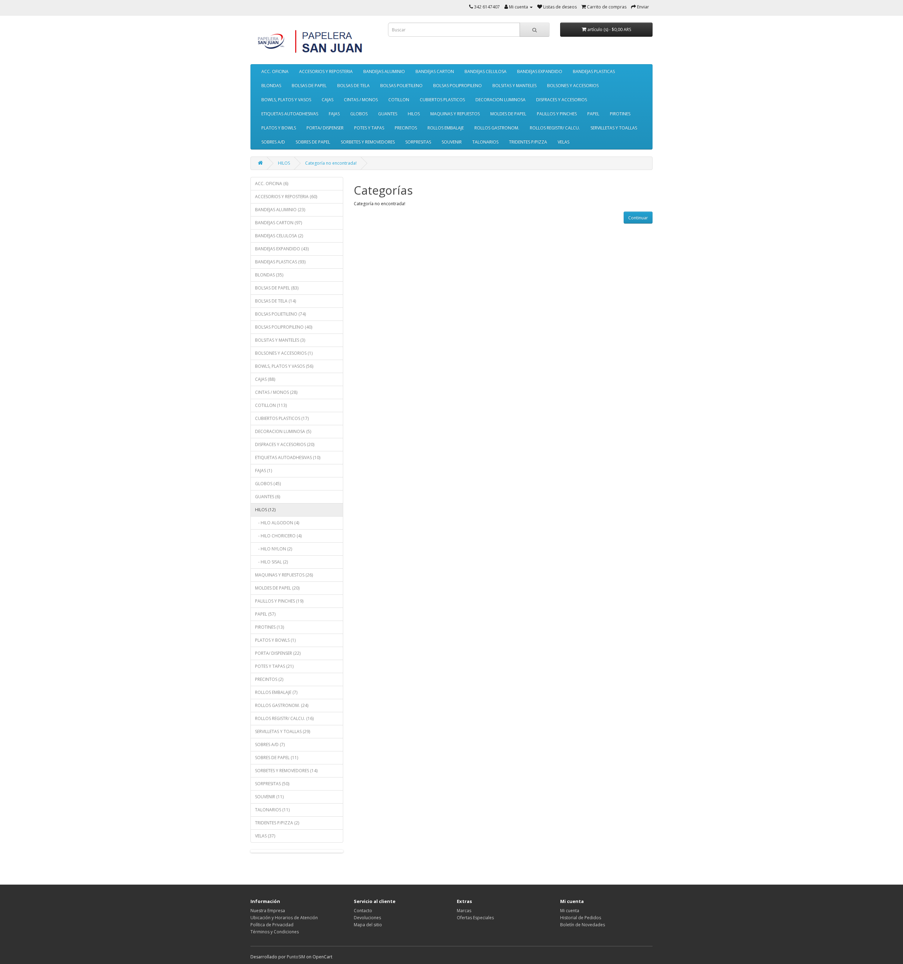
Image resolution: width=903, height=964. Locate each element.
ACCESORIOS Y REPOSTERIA (326, 71)
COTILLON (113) (271, 405)
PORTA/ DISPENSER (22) (278, 653)
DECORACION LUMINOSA (500, 100)
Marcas (464, 911)
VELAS (563, 142)
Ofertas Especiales (475, 918)
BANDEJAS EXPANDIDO (539, 71)
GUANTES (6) (267, 497)
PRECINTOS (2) (269, 679)
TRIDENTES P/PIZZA (528, 142)
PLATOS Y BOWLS (278, 128)
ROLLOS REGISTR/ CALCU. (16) (284, 718)
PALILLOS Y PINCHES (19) (279, 601)
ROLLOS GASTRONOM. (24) (281, 705)
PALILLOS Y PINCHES (557, 114)
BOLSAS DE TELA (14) (275, 301)
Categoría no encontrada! (331, 163)
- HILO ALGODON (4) (277, 523)
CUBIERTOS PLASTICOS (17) (282, 418)
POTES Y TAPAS (369, 128)
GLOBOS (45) (268, 484)
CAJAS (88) (265, 379)
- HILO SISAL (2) (271, 562)
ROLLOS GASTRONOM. (496, 128)
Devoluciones (367, 918)
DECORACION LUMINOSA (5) (283, 431)
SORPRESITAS (418, 142)
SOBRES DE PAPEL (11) (276, 758)
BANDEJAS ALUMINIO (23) (280, 210)
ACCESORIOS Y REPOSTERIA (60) (286, 197)
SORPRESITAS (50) (272, 784)
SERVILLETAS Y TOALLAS (613, 128)
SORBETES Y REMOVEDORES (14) (286, 771)
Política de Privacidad (271, 925)
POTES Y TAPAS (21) (274, 666)
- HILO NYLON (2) (273, 549)
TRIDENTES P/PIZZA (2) (277, 823)
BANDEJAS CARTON (435, 71)
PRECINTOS (406, 128)
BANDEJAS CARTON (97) (278, 223)
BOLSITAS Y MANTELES (514, 86)
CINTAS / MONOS (361, 100)
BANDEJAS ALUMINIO (384, 71)
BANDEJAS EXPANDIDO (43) (282, 249)
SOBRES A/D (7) (270, 745)
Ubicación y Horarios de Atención (284, 918)
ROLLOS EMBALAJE (446, 128)
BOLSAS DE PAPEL (309, 86)
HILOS (414, 114)
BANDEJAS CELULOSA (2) (279, 236)
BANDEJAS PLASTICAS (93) (280, 262)
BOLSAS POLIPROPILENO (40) (283, 327)
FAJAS (334, 114)
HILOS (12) (265, 510)
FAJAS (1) (263, 471)
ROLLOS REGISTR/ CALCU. (555, 128)
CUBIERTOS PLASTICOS (442, 100)
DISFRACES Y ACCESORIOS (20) (284, 444)
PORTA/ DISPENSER (325, 128)
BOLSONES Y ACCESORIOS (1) (284, 353)
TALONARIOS (485, 142)
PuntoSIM (296, 957)
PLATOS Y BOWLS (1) (275, 640)
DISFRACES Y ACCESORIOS (561, 100)
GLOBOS (359, 114)
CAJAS (327, 100)
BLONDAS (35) (269, 275)
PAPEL (593, 114)
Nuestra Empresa (267, 911)
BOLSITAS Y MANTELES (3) (280, 340)
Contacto (363, 911)
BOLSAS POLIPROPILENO (457, 86)
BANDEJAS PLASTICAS (594, 71)
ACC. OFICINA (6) (271, 184)
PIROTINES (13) (269, 627)
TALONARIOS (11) (272, 810)
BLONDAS (271, 86)
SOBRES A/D (273, 142)
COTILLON (398, 100)
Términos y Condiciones (274, 932)
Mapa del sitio (368, 925)
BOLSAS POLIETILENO (401, 86)
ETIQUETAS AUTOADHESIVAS (289, 114)
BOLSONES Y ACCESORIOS (573, 86)
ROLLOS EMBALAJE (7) (276, 692)
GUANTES (387, 114)
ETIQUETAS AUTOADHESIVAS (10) (287, 457)
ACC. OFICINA (275, 71)
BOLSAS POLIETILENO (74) (280, 314)
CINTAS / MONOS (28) (276, 392)
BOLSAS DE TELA (353, 86)
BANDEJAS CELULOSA (486, 71)
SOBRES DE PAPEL (313, 142)
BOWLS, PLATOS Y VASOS (286, 100)
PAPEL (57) (265, 614)
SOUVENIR (452, 142)
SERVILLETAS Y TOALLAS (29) (282, 731)
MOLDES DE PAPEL (508, 114)
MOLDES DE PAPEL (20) (277, 588)
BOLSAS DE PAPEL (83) (276, 288)
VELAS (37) (265, 836)
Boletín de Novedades (582, 925)
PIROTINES (620, 114)
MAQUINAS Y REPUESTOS (455, 114)
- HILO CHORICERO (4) (278, 536)
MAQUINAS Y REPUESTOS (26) (284, 575)
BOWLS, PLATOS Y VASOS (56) (284, 366)
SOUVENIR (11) (269, 797)
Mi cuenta (569, 911)
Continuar (638, 218)
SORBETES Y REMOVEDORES (368, 142)
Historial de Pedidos (580, 918)
